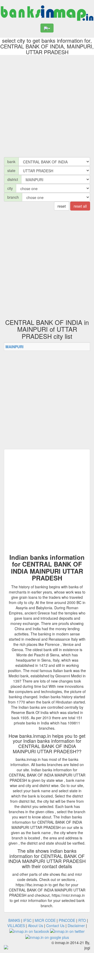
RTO (82, 920)
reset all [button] (80, 206)
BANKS (14, 920)
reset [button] (61, 206)
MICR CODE (45, 920)
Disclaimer (76, 925)
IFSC (27, 920)
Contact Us (55, 925)
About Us (35, 925)
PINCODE (67, 920)
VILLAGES (16, 925)
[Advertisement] (47, 105)
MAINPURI (14, 346)
